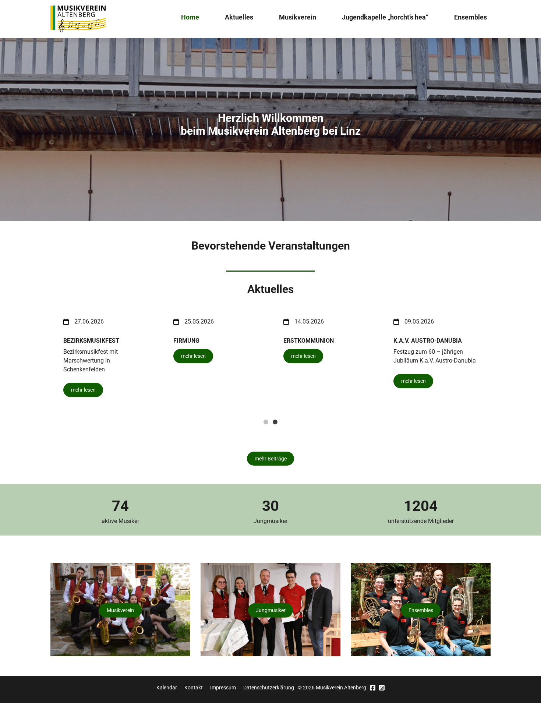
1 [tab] (266, 422)
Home (190, 17)
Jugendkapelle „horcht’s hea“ (385, 17)
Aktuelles (239, 17)
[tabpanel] (325, 357)
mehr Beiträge (271, 459)
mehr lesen (83, 390)
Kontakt (193, 687)
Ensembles (470, 17)
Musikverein (297, 17)
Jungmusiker (271, 610)
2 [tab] (275, 422)
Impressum (223, 687)
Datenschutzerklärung (268, 687)
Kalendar (166, 687)
